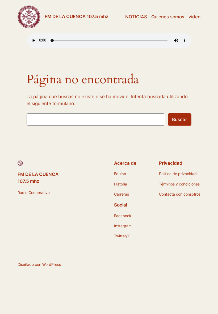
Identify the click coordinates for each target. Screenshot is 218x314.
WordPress (51, 264)
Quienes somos (167, 16)
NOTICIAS (136, 16)
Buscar (179, 119)
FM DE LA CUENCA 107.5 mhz (76, 16)
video (194, 16)
